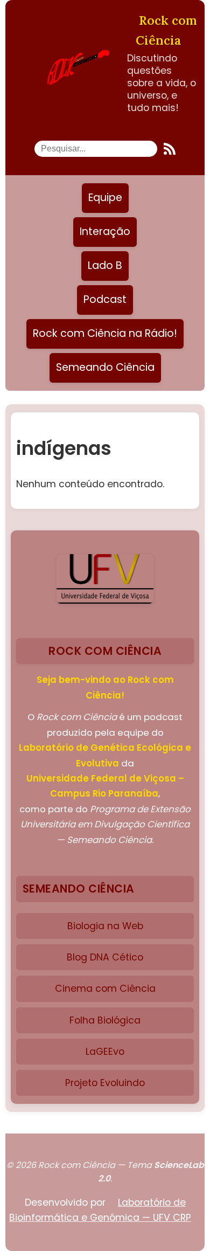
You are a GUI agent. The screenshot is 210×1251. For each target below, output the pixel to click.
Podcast (105, 299)
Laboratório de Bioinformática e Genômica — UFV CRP (100, 1210)
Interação (105, 231)
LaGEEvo (105, 1051)
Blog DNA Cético (105, 957)
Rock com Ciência (166, 30)
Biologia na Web (105, 926)
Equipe (105, 197)
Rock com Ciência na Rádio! (105, 333)
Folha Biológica (105, 1020)
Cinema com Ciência (105, 988)
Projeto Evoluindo (105, 1082)
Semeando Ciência (105, 367)
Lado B (105, 265)
